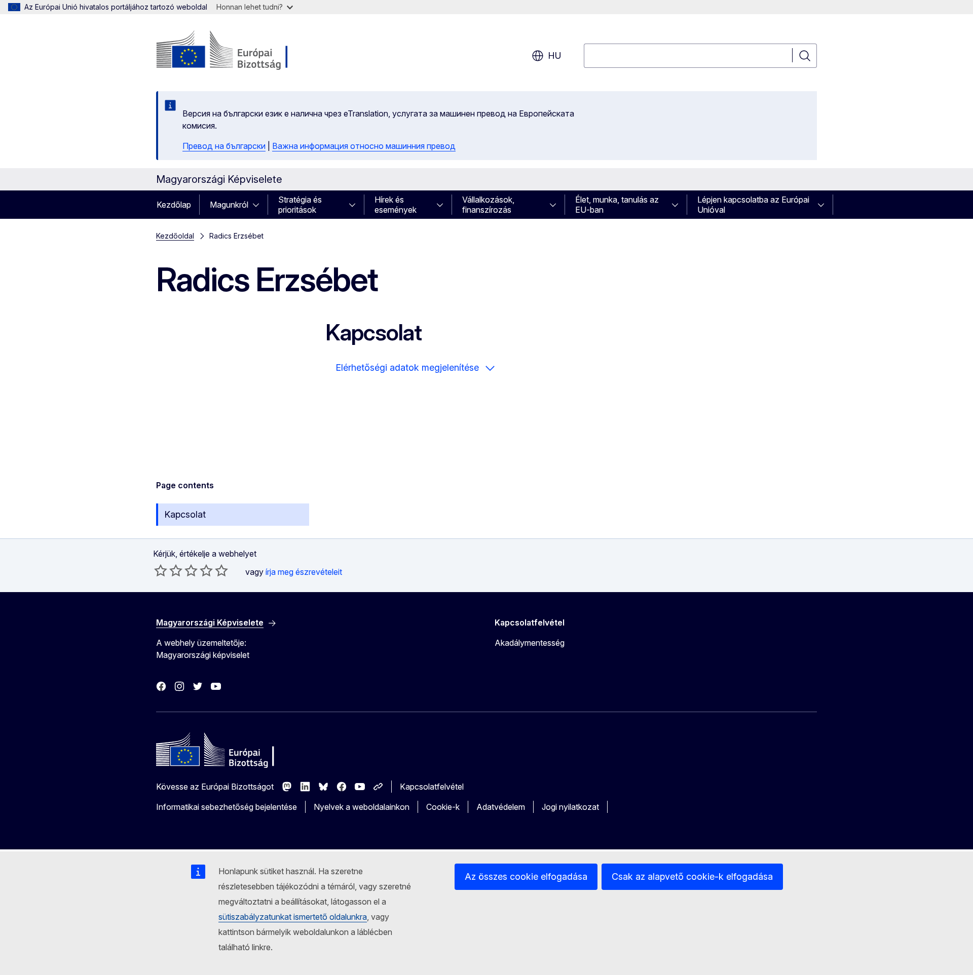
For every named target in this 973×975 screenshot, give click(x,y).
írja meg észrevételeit (304, 572)
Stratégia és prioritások (300, 204)
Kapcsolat (185, 514)
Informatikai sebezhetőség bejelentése (226, 807)
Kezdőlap (174, 205)
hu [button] (555, 55)
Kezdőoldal (175, 235)
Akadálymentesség (530, 643)
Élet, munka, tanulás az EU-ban (617, 204)
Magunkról (229, 205)
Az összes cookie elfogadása (526, 876)
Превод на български (224, 146)
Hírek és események (396, 204)
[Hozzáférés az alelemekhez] (259, 204)
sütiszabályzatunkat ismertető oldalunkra (292, 917)
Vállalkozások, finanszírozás (488, 204)
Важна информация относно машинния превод (364, 146)
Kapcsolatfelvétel (432, 787)
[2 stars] (168, 570)
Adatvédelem (500, 807)
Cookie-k (443, 807)
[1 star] (160, 570)
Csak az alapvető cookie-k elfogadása (692, 876)
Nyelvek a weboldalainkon (361, 807)
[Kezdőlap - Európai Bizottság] (238, 50)
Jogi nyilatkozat (570, 807)
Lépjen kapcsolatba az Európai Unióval (753, 204)
